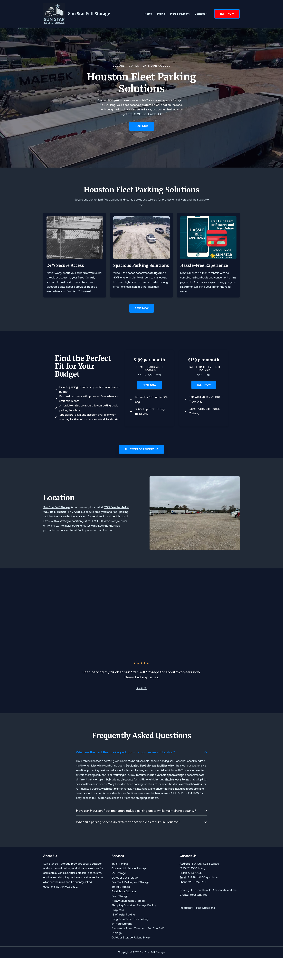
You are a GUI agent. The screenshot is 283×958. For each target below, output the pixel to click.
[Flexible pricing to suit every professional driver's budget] (87, 389)
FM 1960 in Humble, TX (146, 114)
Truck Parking (120, 863)
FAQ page (70, 886)
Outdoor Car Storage (125, 877)
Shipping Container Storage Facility (134, 905)
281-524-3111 (197, 882)
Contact (200, 13)
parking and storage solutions (128, 199)
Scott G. (141, 688)
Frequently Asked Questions (197, 907)
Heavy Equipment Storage (128, 900)
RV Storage (119, 873)
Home (148, 13)
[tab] (141, 775)
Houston (195, 890)
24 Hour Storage (122, 923)
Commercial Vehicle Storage (129, 868)
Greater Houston (190, 894)
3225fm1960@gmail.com (203, 877)
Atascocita (219, 890)
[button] (206, 14)
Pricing (161, 13)
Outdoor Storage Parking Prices (131, 937)
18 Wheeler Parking (123, 914)
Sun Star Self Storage (89, 13)
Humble (206, 890)
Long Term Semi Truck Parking (130, 919)
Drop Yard (118, 910)
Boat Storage (120, 896)
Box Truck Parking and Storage (130, 882)
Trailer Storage (121, 886)
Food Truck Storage (124, 891)
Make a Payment (179, 13)
